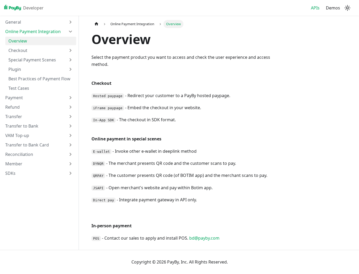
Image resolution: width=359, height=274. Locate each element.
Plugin (14, 69)
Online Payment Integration (33, 31)
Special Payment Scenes (32, 60)
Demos (333, 8)
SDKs (10, 173)
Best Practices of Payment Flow (39, 79)
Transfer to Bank (21, 126)
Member (13, 164)
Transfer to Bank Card (27, 145)
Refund (12, 107)
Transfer (13, 116)
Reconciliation (19, 154)
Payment (14, 98)
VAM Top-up (17, 135)
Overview (17, 41)
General (13, 22)
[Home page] (96, 24)
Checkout (17, 50)
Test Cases (18, 88)
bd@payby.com (204, 238)
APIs (315, 8)
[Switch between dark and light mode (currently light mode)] (347, 8)
